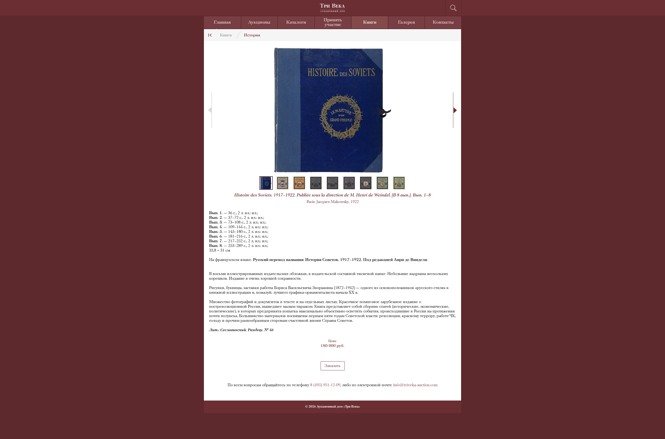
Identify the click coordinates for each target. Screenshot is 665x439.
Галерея (406, 22)
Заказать (333, 366)
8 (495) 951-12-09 (325, 385)
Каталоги (296, 22)
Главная (222, 22)
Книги (369, 22)
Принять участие (333, 22)
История (252, 35)
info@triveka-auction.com (415, 385)
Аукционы (259, 22)
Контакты (443, 22)
